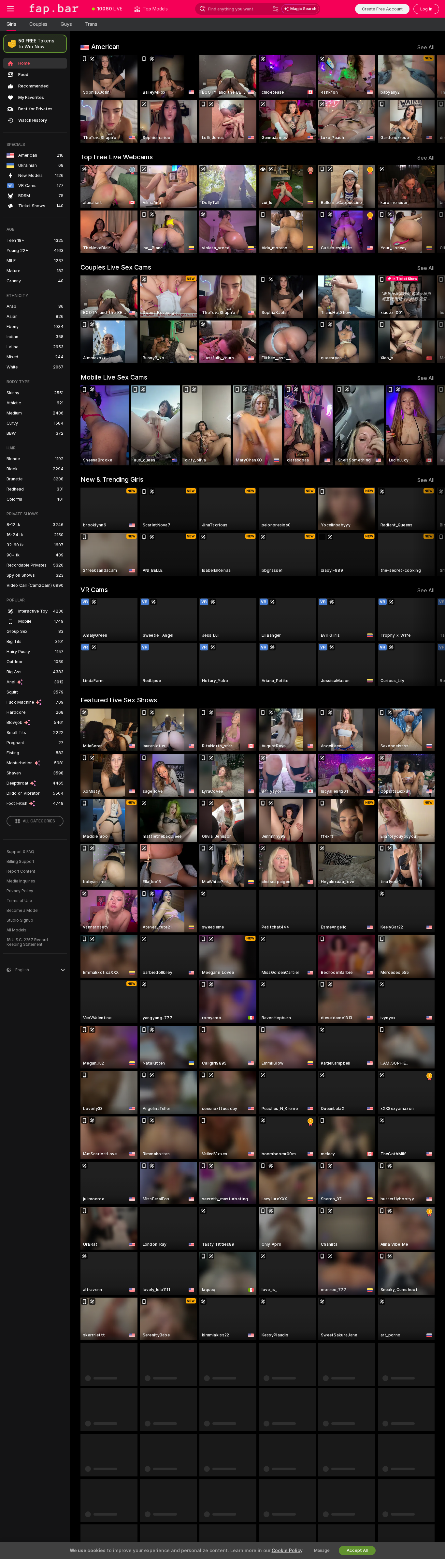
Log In (426, 9)
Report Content (21, 871)
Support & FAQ (20, 852)
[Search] (275, 8)
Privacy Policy (20, 891)
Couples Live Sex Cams (115, 267)
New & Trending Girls (111, 479)
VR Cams (94, 590)
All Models (16, 930)
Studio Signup (20, 920)
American (105, 47)
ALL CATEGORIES (39, 821)
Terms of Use (19, 900)
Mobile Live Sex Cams (113, 377)
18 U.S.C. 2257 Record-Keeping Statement (28, 942)
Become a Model (22, 910)
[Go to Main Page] (53, 9)
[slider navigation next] (428, 99)
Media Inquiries (21, 881)
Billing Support (20, 861)
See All (426, 47)
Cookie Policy (287, 1550)
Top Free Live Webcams (116, 157)
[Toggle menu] (10, 9)
